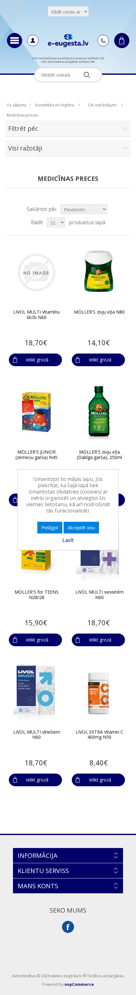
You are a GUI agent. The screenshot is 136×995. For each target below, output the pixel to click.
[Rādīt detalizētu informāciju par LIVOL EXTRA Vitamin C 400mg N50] (99, 692)
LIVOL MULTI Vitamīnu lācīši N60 (36, 314)
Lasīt (68, 540)
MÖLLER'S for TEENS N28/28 (37, 595)
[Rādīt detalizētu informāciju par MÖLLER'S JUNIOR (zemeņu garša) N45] (36, 412)
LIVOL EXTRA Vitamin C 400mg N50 (99, 735)
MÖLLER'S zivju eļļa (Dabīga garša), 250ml (99, 455)
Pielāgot (49, 528)
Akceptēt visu (81, 528)
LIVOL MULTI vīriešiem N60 (36, 735)
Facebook (68, 927)
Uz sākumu (16, 105)
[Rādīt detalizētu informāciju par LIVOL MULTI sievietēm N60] (99, 552)
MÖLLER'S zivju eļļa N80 (99, 312)
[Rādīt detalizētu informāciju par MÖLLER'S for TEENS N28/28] (36, 552)
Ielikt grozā (37, 360)
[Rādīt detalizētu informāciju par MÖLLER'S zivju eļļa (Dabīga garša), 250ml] (99, 412)
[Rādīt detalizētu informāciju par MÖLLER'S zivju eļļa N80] (99, 272)
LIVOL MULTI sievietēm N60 (99, 595)
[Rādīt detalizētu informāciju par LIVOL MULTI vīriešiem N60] (36, 692)
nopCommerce (79, 984)
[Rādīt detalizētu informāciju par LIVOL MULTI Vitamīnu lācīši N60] (36, 272)
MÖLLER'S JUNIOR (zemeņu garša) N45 (36, 455)
